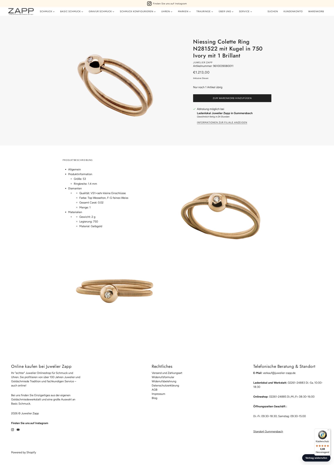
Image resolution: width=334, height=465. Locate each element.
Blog (154, 398)
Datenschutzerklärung (165, 385)
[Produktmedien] (113, 290)
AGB (154, 389)
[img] (12, 429)
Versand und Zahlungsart (167, 373)
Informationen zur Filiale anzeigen (222, 122)
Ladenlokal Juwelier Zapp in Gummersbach (225, 113)
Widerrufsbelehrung (164, 381)
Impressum (158, 393)
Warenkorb (316, 11)
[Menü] (328, 431)
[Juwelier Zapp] (21, 11)
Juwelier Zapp (203, 62)
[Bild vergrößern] (115, 80)
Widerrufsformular (163, 377)
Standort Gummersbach (268, 431)
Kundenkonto (293, 11)
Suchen (273, 11)
